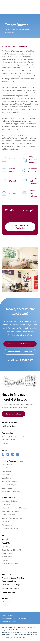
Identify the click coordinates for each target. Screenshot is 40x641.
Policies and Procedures (10, 563)
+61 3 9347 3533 (9, 425)
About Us (6, 543)
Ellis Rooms (6, 474)
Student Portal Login (10, 588)
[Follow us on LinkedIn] (12, 454)
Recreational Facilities (9, 501)
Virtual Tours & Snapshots (11, 491)
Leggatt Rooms (7, 468)
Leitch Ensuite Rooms (9, 481)
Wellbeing (5, 521)
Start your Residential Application (20, 226)
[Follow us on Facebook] (3, 454)
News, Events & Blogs (11, 584)
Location (5, 605)
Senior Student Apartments (11, 485)
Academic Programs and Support (13, 518)
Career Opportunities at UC (11, 550)
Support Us (6, 574)
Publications (6, 560)
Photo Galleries (7, 557)
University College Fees (10, 488)
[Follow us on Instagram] (8, 454)
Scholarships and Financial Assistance (15, 508)
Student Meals (7, 504)
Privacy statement (7, 615)
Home (7, 29)
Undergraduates (7, 525)
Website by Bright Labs (9, 621)
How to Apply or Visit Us (10, 511)
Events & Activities (8, 514)
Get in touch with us (13, 414)
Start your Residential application (20, 344)
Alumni (5, 539)
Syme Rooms (6, 471)
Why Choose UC (9, 497)
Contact (5, 597)
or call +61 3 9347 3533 (20, 360)
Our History (6, 546)
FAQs (4, 535)
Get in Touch (6, 601)
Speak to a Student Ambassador (20, 352)
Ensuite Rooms (7, 464)
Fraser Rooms (6, 478)
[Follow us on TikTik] (17, 454)
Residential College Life (10, 528)
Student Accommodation (20, 29)
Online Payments (9, 592)
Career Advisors (7, 553)
